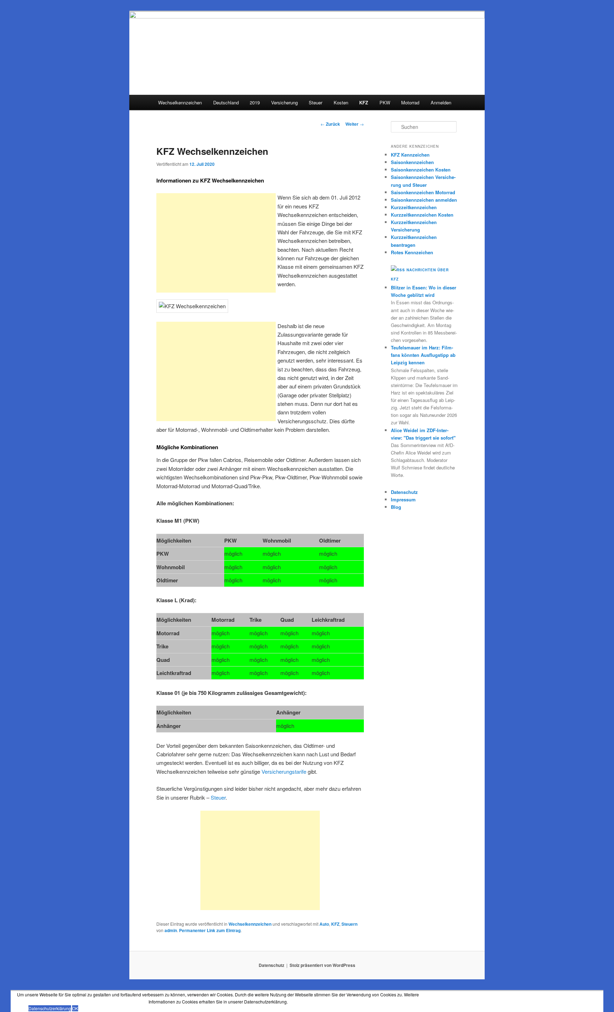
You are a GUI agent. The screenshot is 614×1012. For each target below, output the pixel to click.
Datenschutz (404, 492)
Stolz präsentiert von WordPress (322, 965)
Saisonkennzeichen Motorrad (423, 192)
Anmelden (441, 102)
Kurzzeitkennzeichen (414, 207)
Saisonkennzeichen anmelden (424, 199)
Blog (396, 507)
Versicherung (284, 102)
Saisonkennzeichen (412, 162)
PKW (384, 102)
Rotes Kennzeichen (412, 252)
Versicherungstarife (284, 771)
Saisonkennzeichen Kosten (421, 169)
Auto (324, 924)
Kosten (341, 102)
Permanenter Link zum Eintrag (210, 930)
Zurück (330, 124)
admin (171, 930)
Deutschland (226, 102)
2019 (255, 102)
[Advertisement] (216, 243)
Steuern (349, 924)
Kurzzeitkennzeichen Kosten (422, 214)
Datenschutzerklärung (49, 1008)
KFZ (363, 102)
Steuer (315, 102)
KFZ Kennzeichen (410, 154)
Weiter (354, 124)
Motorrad (410, 102)
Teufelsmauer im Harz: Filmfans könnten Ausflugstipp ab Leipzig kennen (423, 355)
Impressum (403, 499)
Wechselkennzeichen (180, 102)
